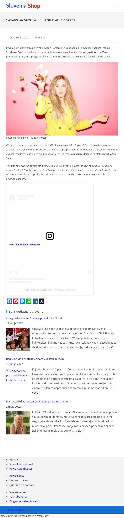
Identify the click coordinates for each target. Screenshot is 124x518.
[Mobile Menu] (116, 6)
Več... (112, 347)
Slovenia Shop (14, 509)
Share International (21, 464)
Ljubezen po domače (22, 485)
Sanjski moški (17, 492)
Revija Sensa (16, 475)
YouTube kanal (18, 496)
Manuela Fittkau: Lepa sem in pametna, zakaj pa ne (37, 401)
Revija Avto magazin (21, 468)
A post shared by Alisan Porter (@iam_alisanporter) (50, 290)
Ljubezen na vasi (19, 480)
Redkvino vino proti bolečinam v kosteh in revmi (35, 359)
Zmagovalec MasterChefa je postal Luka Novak (34, 318)
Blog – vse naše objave (22, 501)
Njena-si (40, 37)
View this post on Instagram (24, 244)
